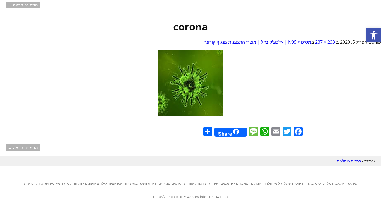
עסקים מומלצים (349, 161)
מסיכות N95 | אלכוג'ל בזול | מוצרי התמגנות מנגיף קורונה (257, 42)
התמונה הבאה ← (23, 5)
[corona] (190, 86)
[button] (373, 35)
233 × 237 (325, 42)
